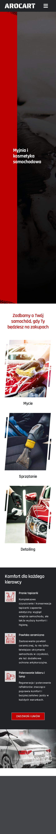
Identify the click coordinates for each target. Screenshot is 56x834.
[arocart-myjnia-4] (28, 410)
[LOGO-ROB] (20, 3)
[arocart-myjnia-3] (28, 483)
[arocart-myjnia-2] (28, 337)
